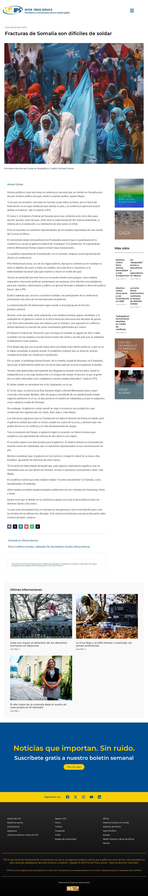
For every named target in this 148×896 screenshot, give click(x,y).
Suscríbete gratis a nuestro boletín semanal (74, 758)
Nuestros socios (15, 822)
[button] (9, 526)
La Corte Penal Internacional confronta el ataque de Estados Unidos (137, 296)
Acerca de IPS (14, 818)
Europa (106, 835)
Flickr (58, 835)
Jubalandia (40, 546)
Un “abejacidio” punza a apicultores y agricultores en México (136, 268)
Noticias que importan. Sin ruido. (74, 748)
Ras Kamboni (57, 546)
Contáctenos (13, 827)
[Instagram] (83, 797)
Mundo (106, 843)
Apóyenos (12, 831)
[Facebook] (67, 797)
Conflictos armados (24, 546)
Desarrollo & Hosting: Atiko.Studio (74, 882)
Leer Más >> (121, 279)
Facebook (60, 831)
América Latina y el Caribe (116, 822)
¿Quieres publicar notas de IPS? (23, 835)
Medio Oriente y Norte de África (118, 839)
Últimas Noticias (30, 540)
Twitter (58, 827)
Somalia (69, 546)
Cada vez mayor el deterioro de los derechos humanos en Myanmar (38, 644)
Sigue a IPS (60, 818)
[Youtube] (91, 797)
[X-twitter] (75, 797)
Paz (48, 546)
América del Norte (112, 827)
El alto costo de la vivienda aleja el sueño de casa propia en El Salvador (38, 706)
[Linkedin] (99, 797)
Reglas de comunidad (65, 839)
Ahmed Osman (15, 184)
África (11, 546)
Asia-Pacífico (109, 831)
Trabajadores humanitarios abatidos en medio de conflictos (123, 323)
